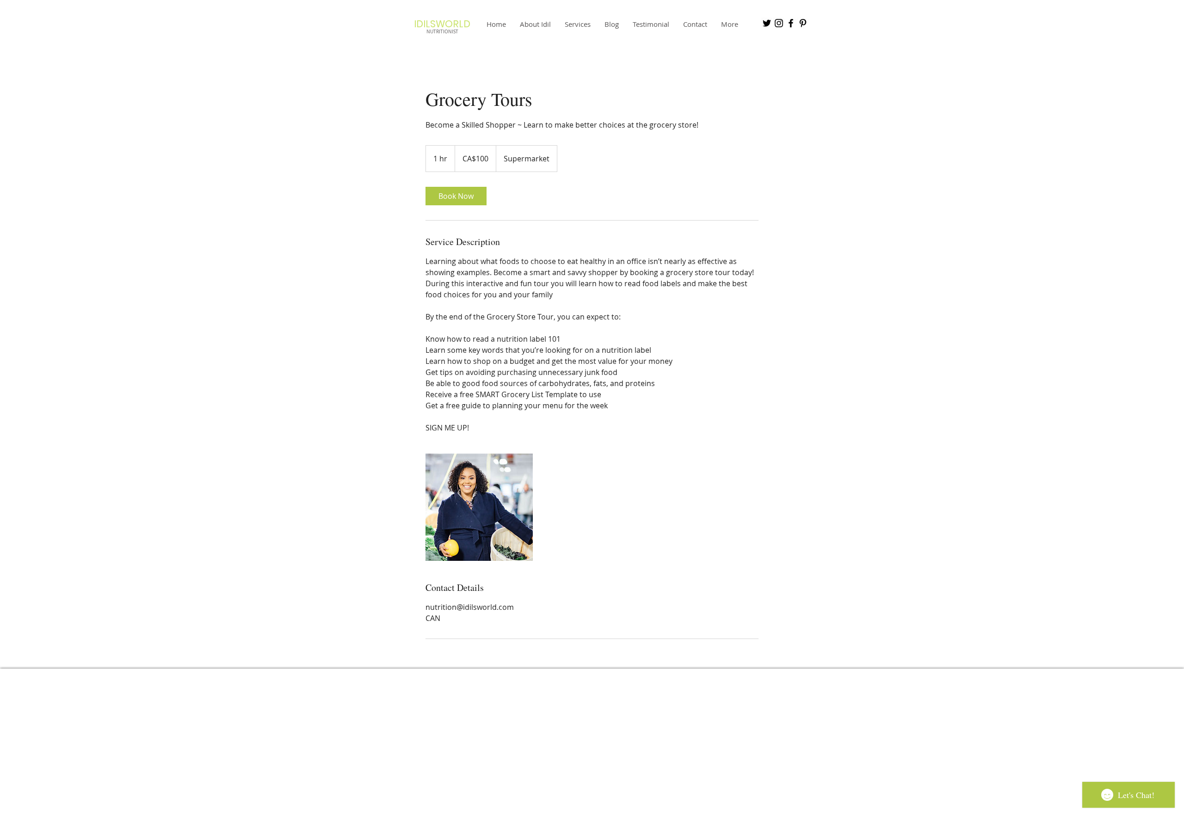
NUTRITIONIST (442, 32)
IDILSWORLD (442, 24)
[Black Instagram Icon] (778, 23)
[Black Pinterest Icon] (802, 23)
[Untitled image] (479, 507)
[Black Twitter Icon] (766, 23)
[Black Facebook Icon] (790, 23)
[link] (456, 196)
